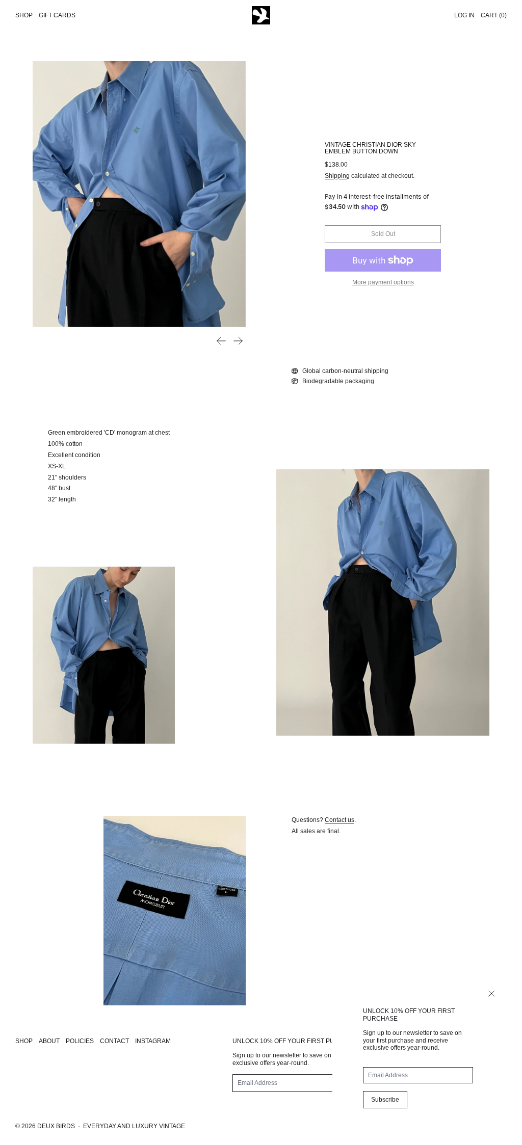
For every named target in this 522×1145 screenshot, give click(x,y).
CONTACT (114, 1041)
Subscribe (385, 1099)
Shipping (337, 175)
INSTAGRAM (153, 1041)
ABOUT (49, 1041)
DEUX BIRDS (56, 1126)
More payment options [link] (383, 282)
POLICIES (80, 1041)
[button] (139, 194)
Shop (24, 15)
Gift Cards (57, 15)
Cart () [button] (494, 15)
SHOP (24, 1041)
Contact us (339, 819)
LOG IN (464, 15)
